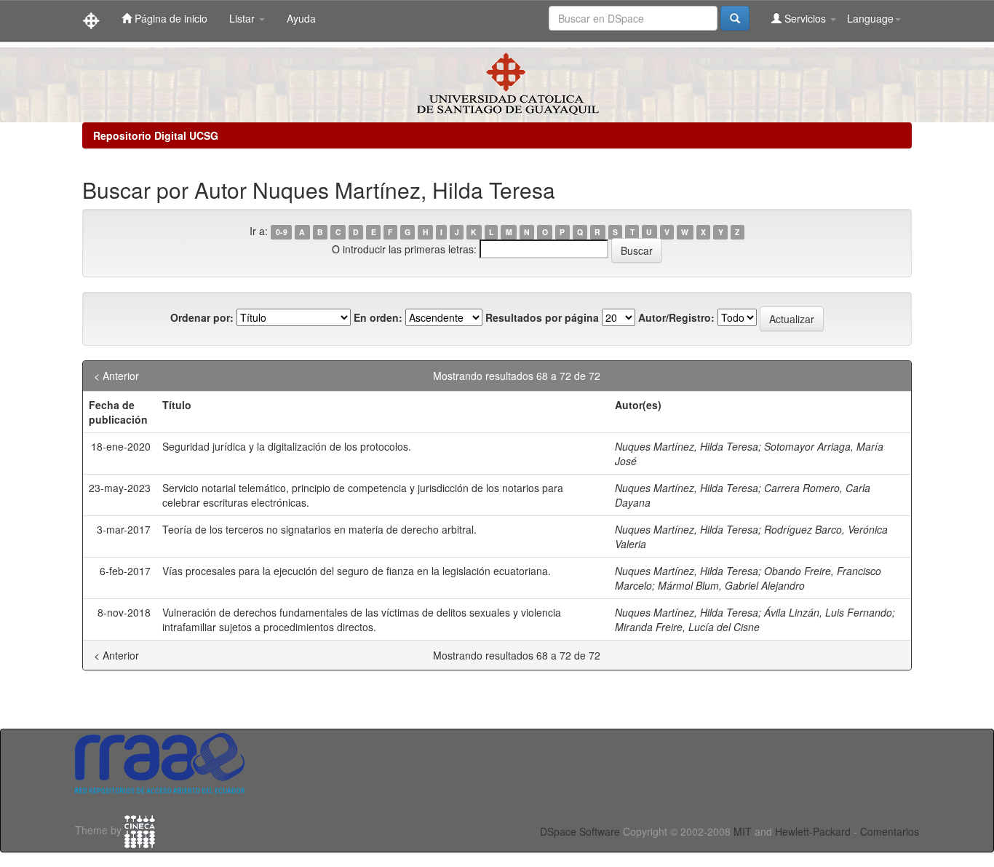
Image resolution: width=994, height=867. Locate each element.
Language (870, 18)
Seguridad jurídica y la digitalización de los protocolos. (286, 446)
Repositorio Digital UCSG (155, 135)
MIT (742, 831)
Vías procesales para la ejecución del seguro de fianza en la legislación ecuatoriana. (356, 570)
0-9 (281, 231)
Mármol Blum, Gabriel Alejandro (731, 585)
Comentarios (889, 831)
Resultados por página (542, 317)
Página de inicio (169, 18)
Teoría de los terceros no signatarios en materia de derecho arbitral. (319, 529)
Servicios (805, 18)
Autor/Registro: (676, 317)
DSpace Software (580, 831)
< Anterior (116, 375)
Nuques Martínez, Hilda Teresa (686, 446)
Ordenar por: (202, 317)
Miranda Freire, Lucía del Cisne (687, 626)
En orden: (378, 317)
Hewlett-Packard (813, 831)
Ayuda (301, 18)
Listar (243, 18)
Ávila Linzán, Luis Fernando (828, 612)
